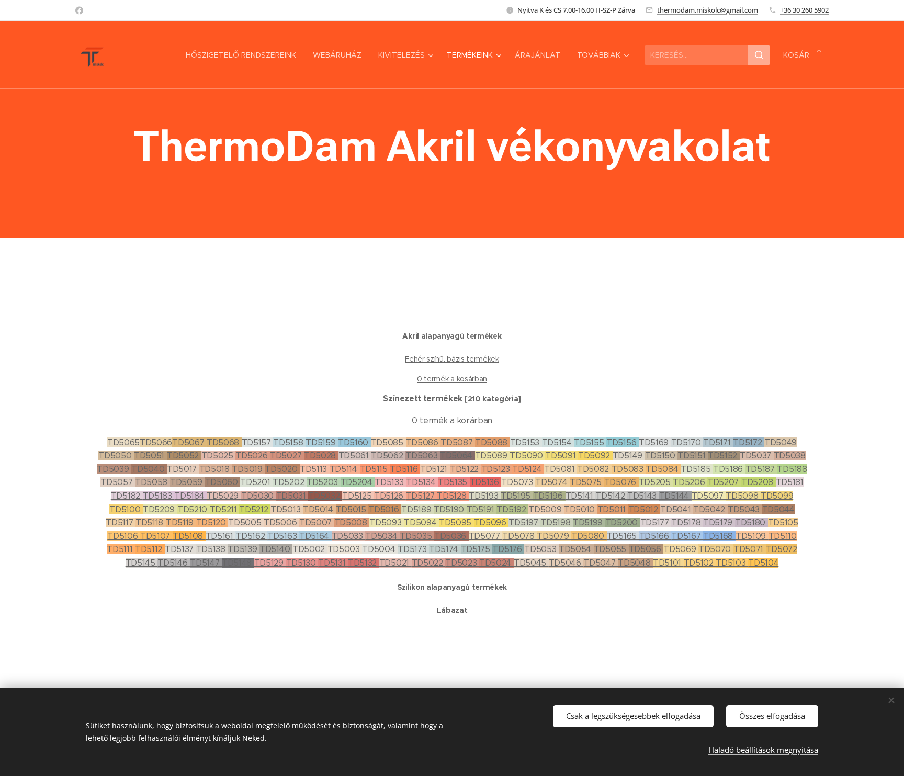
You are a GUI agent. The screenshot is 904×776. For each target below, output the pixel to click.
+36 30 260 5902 (804, 10)
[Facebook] (79, 10)
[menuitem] (243, 55)
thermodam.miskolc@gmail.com (707, 10)
